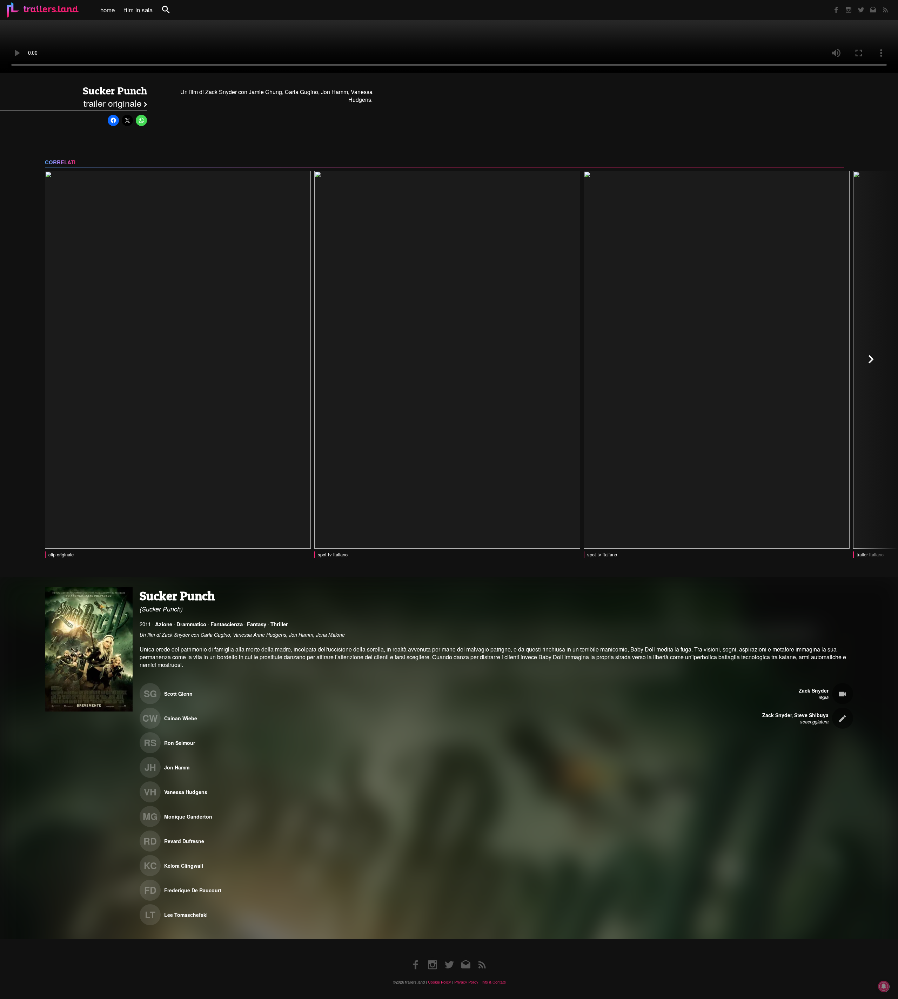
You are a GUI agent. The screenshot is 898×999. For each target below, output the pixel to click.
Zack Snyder (814, 690)
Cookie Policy (439, 982)
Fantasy (256, 624)
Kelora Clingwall (183, 865)
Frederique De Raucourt (192, 890)
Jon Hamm (176, 767)
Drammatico (191, 624)
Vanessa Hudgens (185, 791)
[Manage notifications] (883, 986)
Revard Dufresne (184, 841)
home (107, 10)
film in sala (138, 10)
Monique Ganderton (188, 816)
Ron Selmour (179, 742)
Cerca (170, 13)
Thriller (279, 624)
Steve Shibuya (811, 715)
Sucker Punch (115, 91)
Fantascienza (226, 624)
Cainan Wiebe (180, 718)
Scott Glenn (178, 693)
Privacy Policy (466, 982)
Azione (163, 624)
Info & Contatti (493, 982)
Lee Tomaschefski (186, 914)
